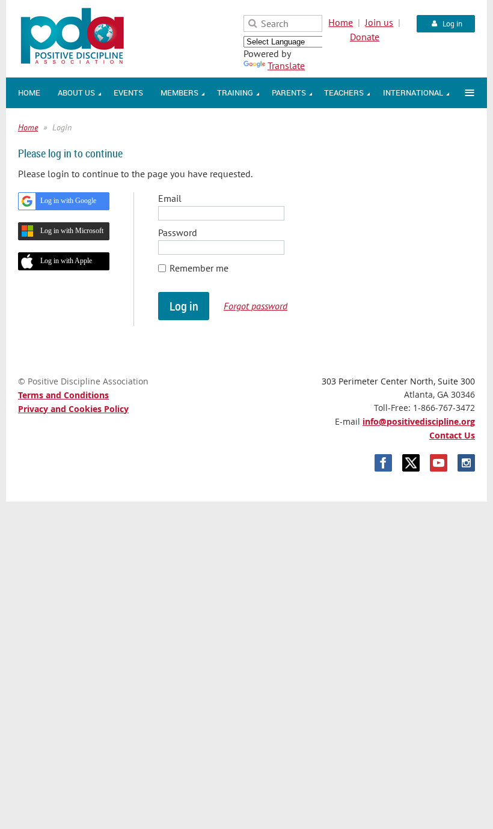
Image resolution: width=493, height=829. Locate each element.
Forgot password (255, 306)
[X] (411, 463)
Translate (286, 65)
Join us (379, 22)
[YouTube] (438, 463)
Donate (364, 37)
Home (340, 22)
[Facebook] (383, 463)
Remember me (199, 268)
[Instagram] (466, 463)
